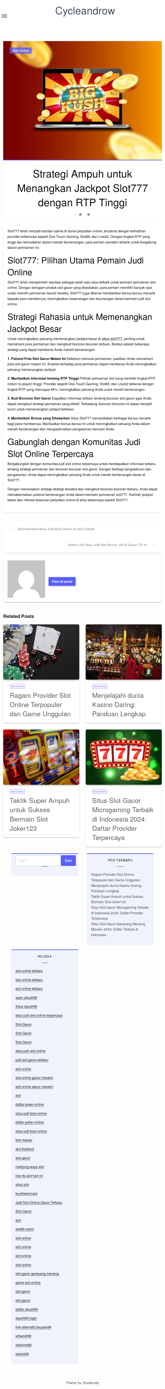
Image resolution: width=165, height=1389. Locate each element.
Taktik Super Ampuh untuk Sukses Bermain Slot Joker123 (40, 814)
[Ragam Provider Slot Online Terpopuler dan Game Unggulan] (41, 652)
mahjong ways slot (29, 1166)
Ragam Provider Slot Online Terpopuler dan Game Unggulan (40, 704)
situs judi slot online (30, 1050)
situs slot (22, 1184)
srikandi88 (23, 1335)
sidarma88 (23, 1344)
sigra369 (22, 1353)
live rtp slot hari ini (29, 1175)
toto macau (23, 1139)
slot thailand (24, 1148)
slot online (23, 1068)
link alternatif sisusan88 (33, 1327)
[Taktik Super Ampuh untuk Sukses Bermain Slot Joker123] (41, 757)
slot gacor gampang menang (37, 1273)
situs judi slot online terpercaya (39, 1015)
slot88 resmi (24, 1228)
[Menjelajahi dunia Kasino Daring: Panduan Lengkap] (124, 652)
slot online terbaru (29, 970)
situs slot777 (112, 338)
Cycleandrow (85, 10)
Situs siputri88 (26, 1006)
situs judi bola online (31, 1113)
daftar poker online (29, 1104)
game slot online (28, 1282)
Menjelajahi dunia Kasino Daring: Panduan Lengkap (119, 704)
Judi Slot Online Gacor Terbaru (38, 1202)
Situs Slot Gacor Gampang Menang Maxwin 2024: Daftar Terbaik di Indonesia (118, 929)
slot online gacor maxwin (34, 1077)
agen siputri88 (26, 997)
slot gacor (22, 1157)
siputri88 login (26, 1318)
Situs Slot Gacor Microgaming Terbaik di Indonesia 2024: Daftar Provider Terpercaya (123, 818)
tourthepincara (26, 1193)
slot (18, 1095)
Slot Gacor (23, 1024)
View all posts (62, 581)
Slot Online (20, 50)
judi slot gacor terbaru (31, 1059)
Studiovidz (91, 1383)
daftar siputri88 (26, 1309)
